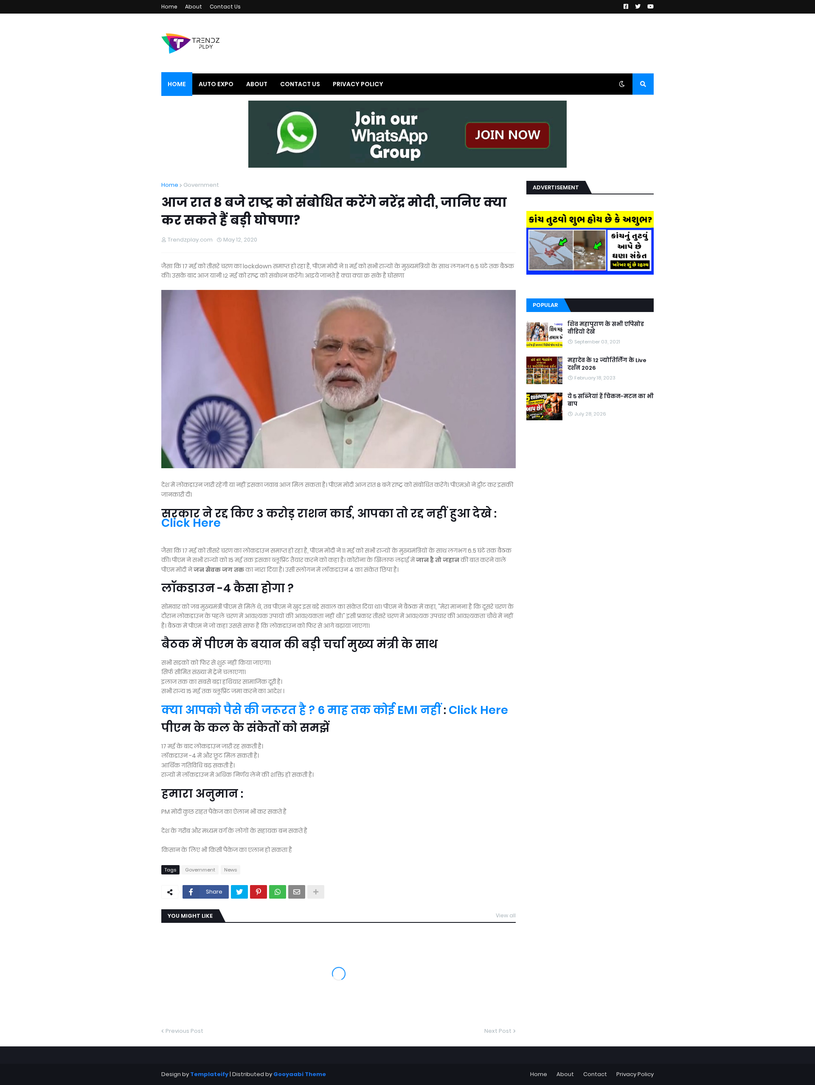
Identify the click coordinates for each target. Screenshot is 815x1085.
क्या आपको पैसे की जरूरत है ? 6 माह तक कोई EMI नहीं (301, 710)
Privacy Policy (635, 1074)
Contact (595, 1074)
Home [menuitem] (177, 84)
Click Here (191, 523)
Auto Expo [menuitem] (216, 84)
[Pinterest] (258, 892)
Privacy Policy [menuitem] (358, 84)
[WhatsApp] (277, 892)
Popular (545, 305)
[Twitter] (239, 892)
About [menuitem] (256, 84)
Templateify (209, 1074)
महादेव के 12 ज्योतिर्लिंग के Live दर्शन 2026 (607, 364)
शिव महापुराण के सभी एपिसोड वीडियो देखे (606, 328)
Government (201, 185)
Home (169, 6)
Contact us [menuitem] (300, 84)
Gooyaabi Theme (299, 1074)
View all (506, 915)
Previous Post (184, 1031)
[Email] (296, 892)
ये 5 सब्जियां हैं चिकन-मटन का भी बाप (611, 400)
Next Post (497, 1031)
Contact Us (225, 6)
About (193, 6)
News (230, 869)
